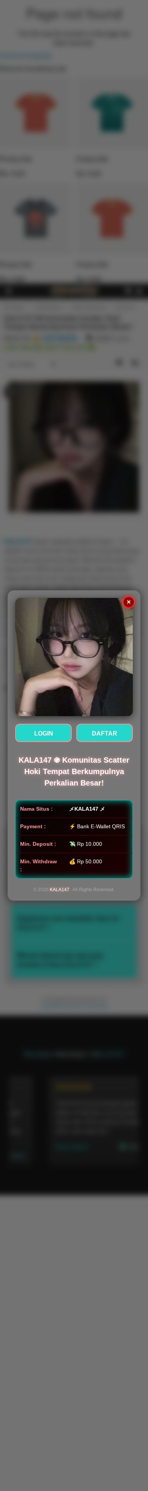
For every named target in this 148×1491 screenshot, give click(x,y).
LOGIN (43, 733)
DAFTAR (104, 733)
